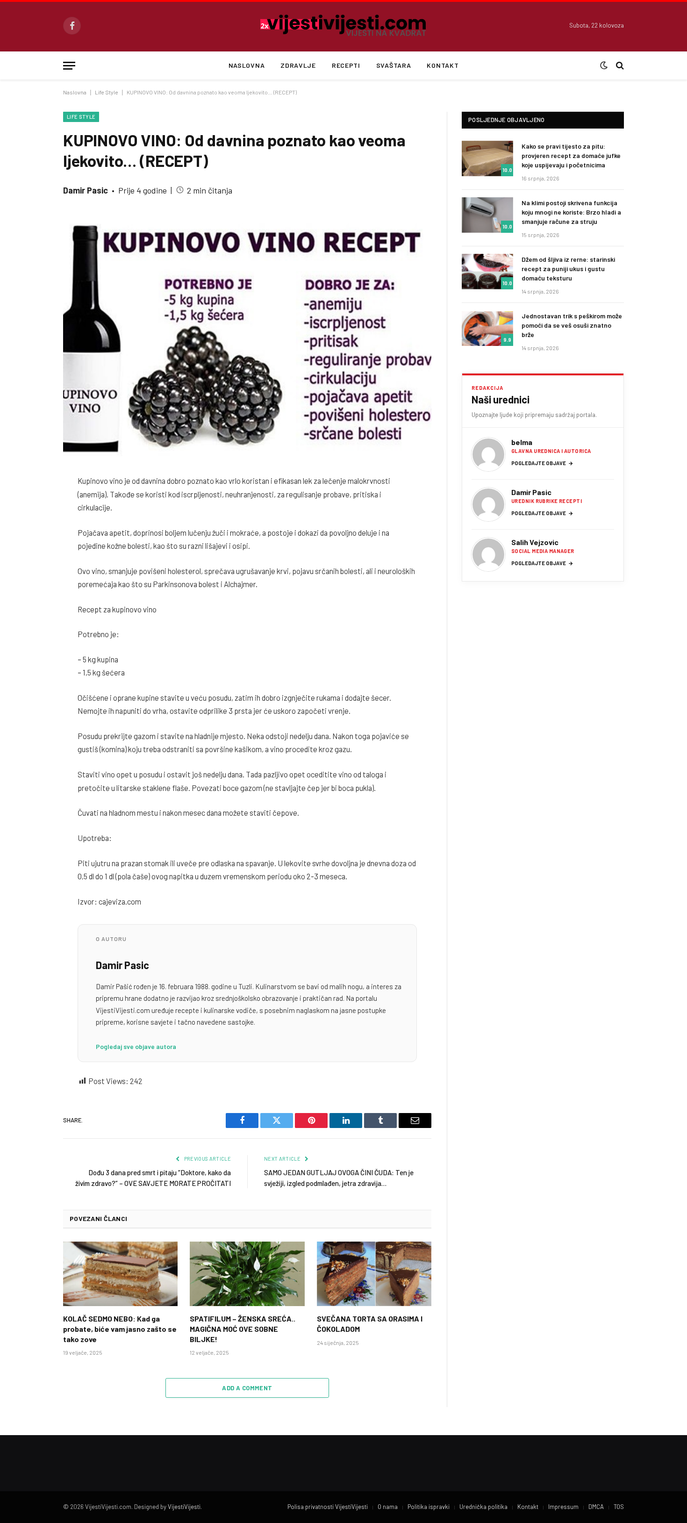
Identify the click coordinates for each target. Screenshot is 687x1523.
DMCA (596, 1506)
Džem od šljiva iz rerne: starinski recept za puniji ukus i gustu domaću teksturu (568, 268)
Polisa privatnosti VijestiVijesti (327, 1506)
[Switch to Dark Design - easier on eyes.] (604, 65)
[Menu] (69, 65)
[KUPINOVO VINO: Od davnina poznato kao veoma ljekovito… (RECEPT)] (247, 338)
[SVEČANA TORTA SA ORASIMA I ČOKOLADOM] (374, 1274)
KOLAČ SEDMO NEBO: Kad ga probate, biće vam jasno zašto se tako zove (120, 1328)
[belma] (488, 454)
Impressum (563, 1506)
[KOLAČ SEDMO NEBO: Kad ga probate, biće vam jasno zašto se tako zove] (120, 1274)
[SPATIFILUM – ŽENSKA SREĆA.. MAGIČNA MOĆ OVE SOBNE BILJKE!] (247, 1274)
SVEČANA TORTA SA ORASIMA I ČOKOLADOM (369, 1323)
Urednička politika (483, 1506)
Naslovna (247, 65)
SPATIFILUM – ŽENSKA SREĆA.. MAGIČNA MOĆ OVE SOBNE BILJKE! (242, 1328)
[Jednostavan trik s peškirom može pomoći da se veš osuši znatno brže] (487, 328)
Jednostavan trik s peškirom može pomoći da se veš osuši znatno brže (572, 325)
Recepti (346, 65)
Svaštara (393, 65)
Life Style (106, 92)
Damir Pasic (85, 190)
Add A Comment (247, 1388)
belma (521, 442)
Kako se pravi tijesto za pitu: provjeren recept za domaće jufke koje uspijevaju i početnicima (571, 155)
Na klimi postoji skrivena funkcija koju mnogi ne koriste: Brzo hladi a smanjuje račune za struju (571, 212)
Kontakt (442, 65)
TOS (619, 1506)
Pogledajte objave (542, 463)
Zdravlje (298, 65)
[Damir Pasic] (488, 504)
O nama (388, 1506)
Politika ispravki (429, 1506)
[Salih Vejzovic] (488, 554)
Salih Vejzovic (534, 542)
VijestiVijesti (184, 1506)
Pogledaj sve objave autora (136, 1046)
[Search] (619, 65)
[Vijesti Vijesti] (343, 25)
